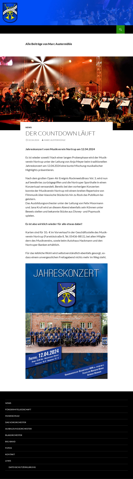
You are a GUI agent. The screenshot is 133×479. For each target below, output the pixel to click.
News (28, 127)
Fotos (8, 448)
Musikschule (12, 416)
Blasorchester (13, 435)
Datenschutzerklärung (22, 467)
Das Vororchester (15, 422)
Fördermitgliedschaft (18, 409)
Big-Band (10, 441)
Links (8, 460)
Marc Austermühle (54, 140)
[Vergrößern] (103, 268)
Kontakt (10, 454)
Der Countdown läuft (60, 133)
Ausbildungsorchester (18, 428)
